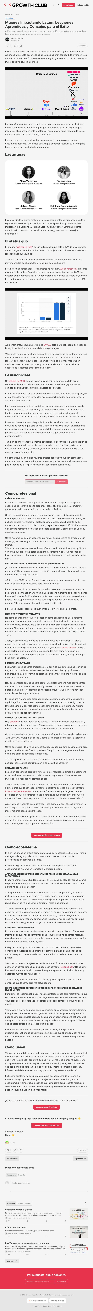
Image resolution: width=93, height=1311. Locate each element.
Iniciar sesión (83, 5)
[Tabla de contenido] (2, 655)
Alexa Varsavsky (68, 268)
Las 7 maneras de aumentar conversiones (27, 1243)
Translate (10, 18)
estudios (14, 721)
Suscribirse (68, 5)
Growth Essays (12, 15)
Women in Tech (24, 247)
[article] (46, 1215)
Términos (52, 1295)
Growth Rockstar (17, 38)
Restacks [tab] (21, 1175)
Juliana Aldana (68, 647)
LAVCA (47, 345)
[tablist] (15, 1175)
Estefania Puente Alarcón (18, 791)
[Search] (53, 5)
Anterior (13, 1158)
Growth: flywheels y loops (18, 1209)
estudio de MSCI (17, 381)
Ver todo (10, 1261)
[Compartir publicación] (58, 5)
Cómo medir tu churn (16, 1227)
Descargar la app (57, 1300)
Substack (35, 1306)
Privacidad (44, 1295)
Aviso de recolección (65, 1295)
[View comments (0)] (15, 46)
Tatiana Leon (66, 967)
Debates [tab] (28, 1203)
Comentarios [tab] (11, 1175)
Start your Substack (38, 1300)
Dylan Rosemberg (23, 1218)
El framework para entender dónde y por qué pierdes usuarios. (29, 1230)
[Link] (2, 154)
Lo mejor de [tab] (11, 1203)
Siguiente (79, 1158)
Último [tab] (20, 1203)
